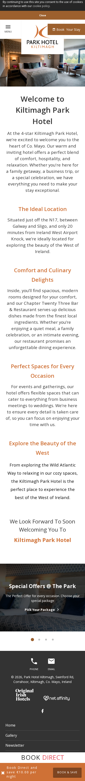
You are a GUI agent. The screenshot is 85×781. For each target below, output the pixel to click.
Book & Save (67, 772)
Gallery (11, 735)
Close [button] (42, 15)
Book (68, 29)
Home (10, 725)
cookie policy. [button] (41, 6)
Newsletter (14, 745)
